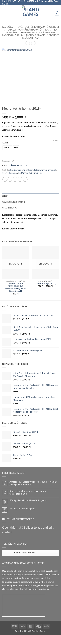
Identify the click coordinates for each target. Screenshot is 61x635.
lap (19, 173)
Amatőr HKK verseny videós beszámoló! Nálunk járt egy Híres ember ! (33, 483)
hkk (3, 173)
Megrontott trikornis (29, 173)
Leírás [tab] (5, 196)
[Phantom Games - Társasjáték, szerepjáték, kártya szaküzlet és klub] (30, 13)
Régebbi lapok (29, 32)
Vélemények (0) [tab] (9, 208)
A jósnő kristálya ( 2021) (45, 284)
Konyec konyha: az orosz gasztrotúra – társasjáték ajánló (29, 492)
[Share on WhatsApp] (4, 179)
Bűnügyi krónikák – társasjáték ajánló (28, 500)
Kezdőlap (8, 27)
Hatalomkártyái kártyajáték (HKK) (28, 30)
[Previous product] (33, 43)
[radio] (7, 147)
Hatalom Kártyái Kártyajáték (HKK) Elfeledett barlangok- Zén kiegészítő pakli (16, 287)
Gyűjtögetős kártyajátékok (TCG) (38, 27)
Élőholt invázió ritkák (19, 165)
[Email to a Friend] (20, 179)
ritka (40, 173)
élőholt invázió (15, 170)
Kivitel (5, 143)
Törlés (56, 141)
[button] (4, 13)
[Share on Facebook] (10, 179)
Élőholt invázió (36, 35)
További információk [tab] (13, 202)
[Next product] (28, 43)
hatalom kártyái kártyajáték (45, 170)
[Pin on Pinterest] (25, 179)
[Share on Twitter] (15, 179)
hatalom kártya (27, 170)
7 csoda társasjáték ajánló (22, 509)
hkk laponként (11, 173)
